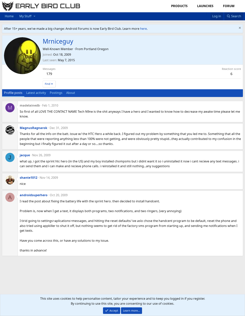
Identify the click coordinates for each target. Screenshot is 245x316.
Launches (205, 6)
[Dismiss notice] (239, 28)
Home (9, 16)
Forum (228, 6)
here (143, 28)
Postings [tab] (56, 93)
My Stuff (25, 16)
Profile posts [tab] (13, 93)
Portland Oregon (96, 49)
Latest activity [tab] (36, 93)
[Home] (204, 13)
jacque (25, 155)
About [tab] (70, 93)
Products (179, 6)
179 (49, 73)
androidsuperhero (33, 195)
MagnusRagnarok (33, 128)
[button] (34, 16)
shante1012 (28, 177)
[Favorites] (208, 13)
